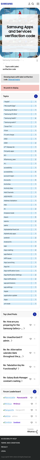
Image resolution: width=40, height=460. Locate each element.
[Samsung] (6, 4)
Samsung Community (11, 60)
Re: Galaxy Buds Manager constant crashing (15, 379)
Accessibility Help (9, 439)
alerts (6, 225)
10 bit (6, 131)
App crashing (8, 250)
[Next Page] (35, 96)
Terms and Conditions (10, 443)
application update (10, 295)
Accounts (7, 180)
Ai (5, 209)
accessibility (8, 172)
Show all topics (14, 80)
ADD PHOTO (8, 197)
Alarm (6, 217)
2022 (5, 139)
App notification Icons (11, 271)
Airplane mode (9, 213)
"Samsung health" (10, 118)
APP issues (7, 258)
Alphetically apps (10, 234)
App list (6, 267)
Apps (6, 300)
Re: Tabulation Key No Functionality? (13, 367)
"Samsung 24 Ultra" (10, 110)
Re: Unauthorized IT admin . (12, 339)
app (5, 246)
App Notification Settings (13, 275)
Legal (3, 451)
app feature (8, 254)
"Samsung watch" (10, 122)
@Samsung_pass (10, 159)
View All (20, 314)
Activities (7, 184)
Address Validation (10, 201)
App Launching (9, 262)
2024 (5, 143)
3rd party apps (9, 151)
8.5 (5, 155)
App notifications (10, 279)
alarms (6, 221)
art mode (7, 304)
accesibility (8, 168)
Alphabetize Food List (11, 230)
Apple (6, 291)
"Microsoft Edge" (10, 106)
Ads (5, 205)
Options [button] (33, 60)
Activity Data (8, 188)
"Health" (7, 102)
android (6, 238)
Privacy (4, 447)
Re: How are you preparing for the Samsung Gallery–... (13, 325)
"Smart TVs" (8, 126)
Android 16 (7, 242)
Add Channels (8, 192)
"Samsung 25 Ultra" (10, 114)
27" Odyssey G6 (9, 147)
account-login (9, 176)
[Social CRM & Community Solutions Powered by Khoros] (33, 431)
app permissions (9, 283)
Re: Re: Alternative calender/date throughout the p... (12, 353)
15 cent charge (9, 135)
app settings (8, 287)
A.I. (5, 164)
